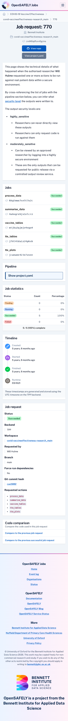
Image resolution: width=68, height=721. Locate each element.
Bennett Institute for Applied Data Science (34, 628)
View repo (36, 48)
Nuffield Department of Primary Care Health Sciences (34, 633)
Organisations (34, 579)
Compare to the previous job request (24, 533)
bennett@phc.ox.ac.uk (38, 664)
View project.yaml (34, 55)
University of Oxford (34, 638)
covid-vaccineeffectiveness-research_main (25, 19)
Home (34, 569)
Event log (34, 574)
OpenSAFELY (34, 603)
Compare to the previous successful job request (29, 540)
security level (13, 101)
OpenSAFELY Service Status (34, 613)
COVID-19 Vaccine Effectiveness (27, 14)
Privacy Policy (34, 643)
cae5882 (11, 484)
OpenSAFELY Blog (34, 608)
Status (34, 584)
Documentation (34, 598)
